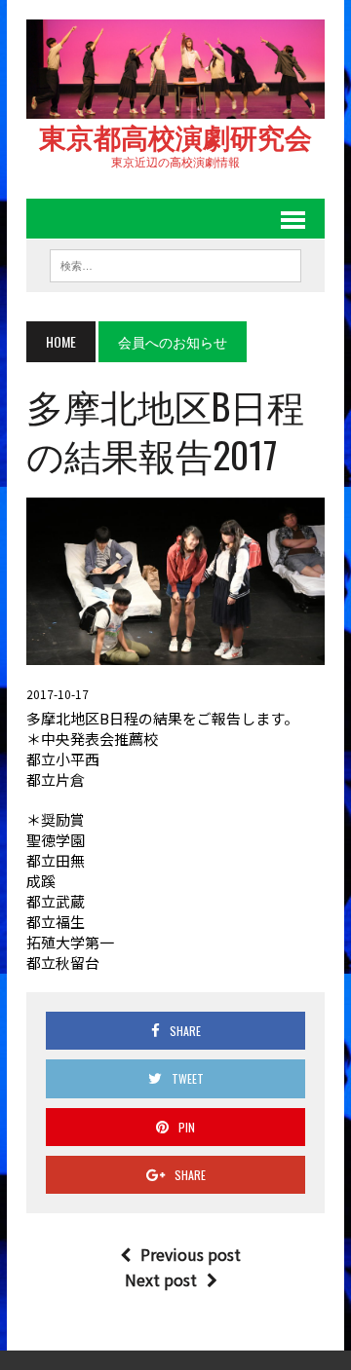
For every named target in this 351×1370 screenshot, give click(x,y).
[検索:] (175, 263)
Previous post (190, 1254)
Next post (161, 1279)
